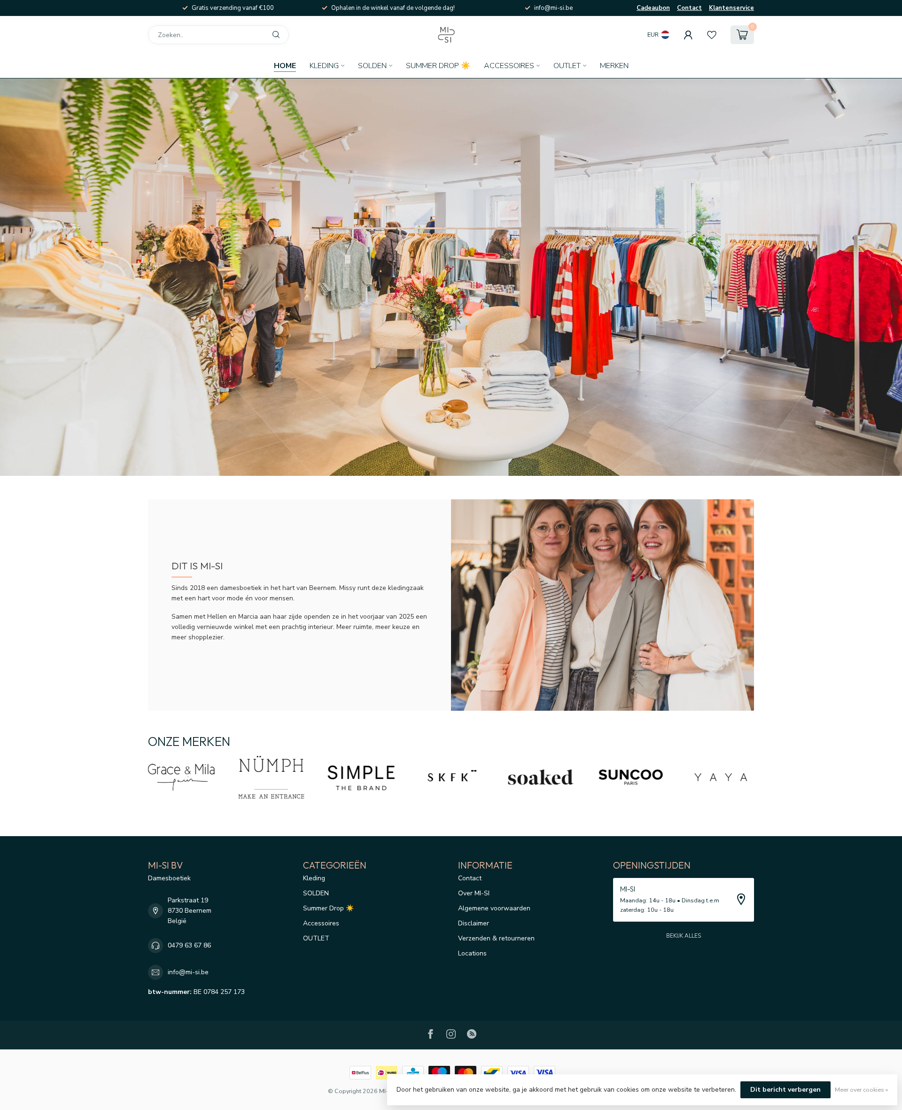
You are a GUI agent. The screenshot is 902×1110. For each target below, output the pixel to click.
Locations (472, 953)
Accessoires (509, 66)
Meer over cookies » (861, 1090)
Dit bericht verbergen (785, 1089)
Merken (614, 66)
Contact (689, 8)
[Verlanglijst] (711, 34)
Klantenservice (731, 8)
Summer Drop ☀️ (438, 66)
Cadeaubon (653, 8)
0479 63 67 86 (189, 945)
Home (285, 66)
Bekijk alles (683, 935)
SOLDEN (372, 66)
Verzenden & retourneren (496, 938)
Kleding (324, 66)
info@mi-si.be (188, 972)
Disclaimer (473, 923)
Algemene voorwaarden (494, 908)
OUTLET (567, 66)
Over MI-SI (474, 893)
